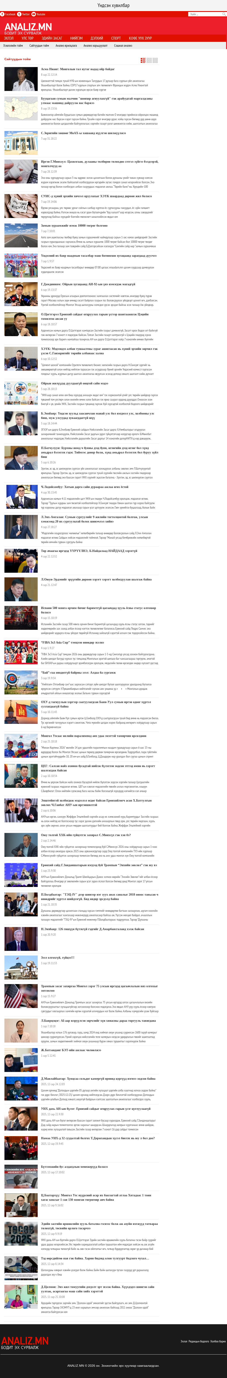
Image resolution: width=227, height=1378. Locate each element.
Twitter (26, 14)
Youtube (40, 14)
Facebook (9, 14)
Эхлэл (184, 1341)
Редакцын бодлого (199, 1341)
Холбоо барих (218, 1341)
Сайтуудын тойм (17, 59)
